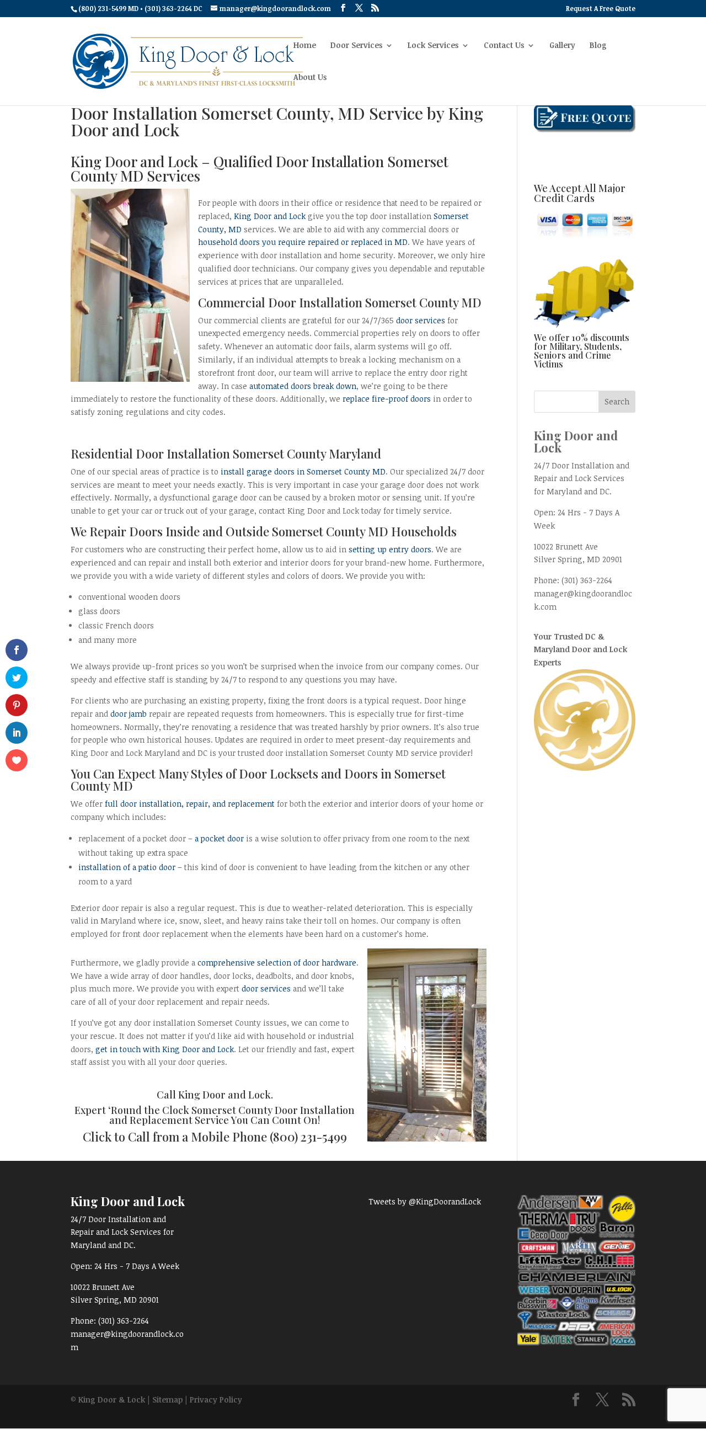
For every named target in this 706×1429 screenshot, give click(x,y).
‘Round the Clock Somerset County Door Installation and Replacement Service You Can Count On (231, 1115)
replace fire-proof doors (387, 398)
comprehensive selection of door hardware (276, 962)
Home (304, 45)
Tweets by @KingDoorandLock (424, 1201)
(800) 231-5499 (308, 1136)
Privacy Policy (216, 1399)
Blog (598, 45)
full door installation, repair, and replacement (190, 803)
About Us (310, 77)
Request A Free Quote (600, 9)
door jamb (128, 713)
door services (420, 320)
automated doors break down (302, 386)
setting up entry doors (390, 549)
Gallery (562, 45)
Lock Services (433, 45)
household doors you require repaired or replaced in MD (303, 242)
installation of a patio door (126, 867)
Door (253, 773)
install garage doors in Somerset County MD (303, 471)
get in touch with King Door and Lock (164, 1049)
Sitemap (167, 1399)
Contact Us (504, 45)
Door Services (356, 45)
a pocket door (219, 838)
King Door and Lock (271, 216)
